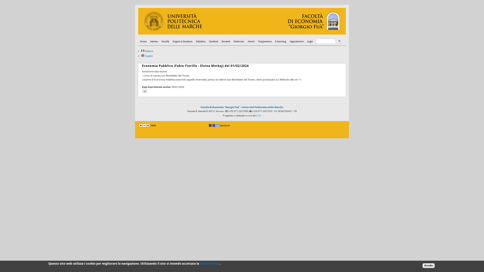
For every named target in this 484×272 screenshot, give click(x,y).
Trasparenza (265, 41)
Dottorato (238, 41)
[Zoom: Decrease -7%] (144, 125)
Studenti (213, 41)
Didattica (201, 41)
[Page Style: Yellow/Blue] (213, 125)
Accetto (428, 265)
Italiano (148, 51)
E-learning (280, 41)
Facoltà (165, 41)
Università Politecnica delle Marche (262, 107)
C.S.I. (258, 115)
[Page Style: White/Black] (210, 125)
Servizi (251, 41)
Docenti (226, 41)
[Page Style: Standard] (217, 125)
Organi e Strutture (182, 41)
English (148, 56)
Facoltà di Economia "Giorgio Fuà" (220, 107)
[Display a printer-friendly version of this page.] (144, 91)
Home (143, 41)
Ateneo (154, 41)
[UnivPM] (242, 33)
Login (310, 41)
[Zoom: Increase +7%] (140, 125)
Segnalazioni (297, 41)
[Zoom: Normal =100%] (148, 125)
